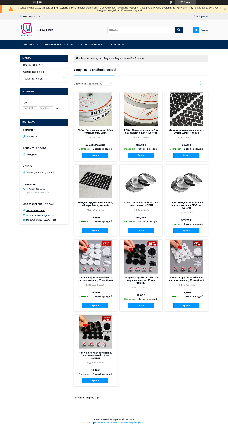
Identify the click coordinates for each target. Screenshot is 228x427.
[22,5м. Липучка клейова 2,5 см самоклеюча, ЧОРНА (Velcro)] (186, 181)
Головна (28, 44)
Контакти (117, 44)
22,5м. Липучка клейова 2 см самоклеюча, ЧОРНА (141, 204)
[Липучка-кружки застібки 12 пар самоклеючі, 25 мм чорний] (141, 256)
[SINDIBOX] (27, 36)
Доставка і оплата (90, 44)
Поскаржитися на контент (106, 422)
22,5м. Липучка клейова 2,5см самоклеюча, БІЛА (95, 131)
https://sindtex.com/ (35, 210)
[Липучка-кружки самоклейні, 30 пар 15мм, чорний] (186, 109)
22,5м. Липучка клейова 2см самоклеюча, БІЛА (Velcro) (141, 131)
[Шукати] (179, 30)
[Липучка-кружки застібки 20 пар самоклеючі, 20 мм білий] (186, 256)
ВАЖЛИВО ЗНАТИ (33, 65)
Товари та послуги (55, 44)
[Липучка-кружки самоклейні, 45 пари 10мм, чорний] (95, 181)
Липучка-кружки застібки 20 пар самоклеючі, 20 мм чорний (95, 355)
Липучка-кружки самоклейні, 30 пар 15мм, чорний (186, 131)
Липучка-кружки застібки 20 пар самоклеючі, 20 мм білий (186, 279)
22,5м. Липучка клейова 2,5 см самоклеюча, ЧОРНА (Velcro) (186, 205)
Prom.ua (130, 419)
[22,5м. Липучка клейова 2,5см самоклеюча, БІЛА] (95, 109)
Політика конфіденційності (132, 422)
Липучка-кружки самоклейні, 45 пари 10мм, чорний (95, 204)
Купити (95, 155)
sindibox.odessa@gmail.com (40, 215)
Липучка (107, 58)
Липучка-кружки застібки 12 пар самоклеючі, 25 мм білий (95, 279)
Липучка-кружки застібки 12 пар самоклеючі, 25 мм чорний (141, 280)
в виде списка (206, 83)
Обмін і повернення (34, 71)
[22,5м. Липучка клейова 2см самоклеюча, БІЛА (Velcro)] (141, 109)
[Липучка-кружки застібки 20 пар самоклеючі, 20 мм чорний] (95, 331)
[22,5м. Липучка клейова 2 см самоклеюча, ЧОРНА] (141, 181)
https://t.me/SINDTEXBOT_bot (41, 220)
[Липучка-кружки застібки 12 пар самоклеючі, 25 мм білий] (95, 256)
